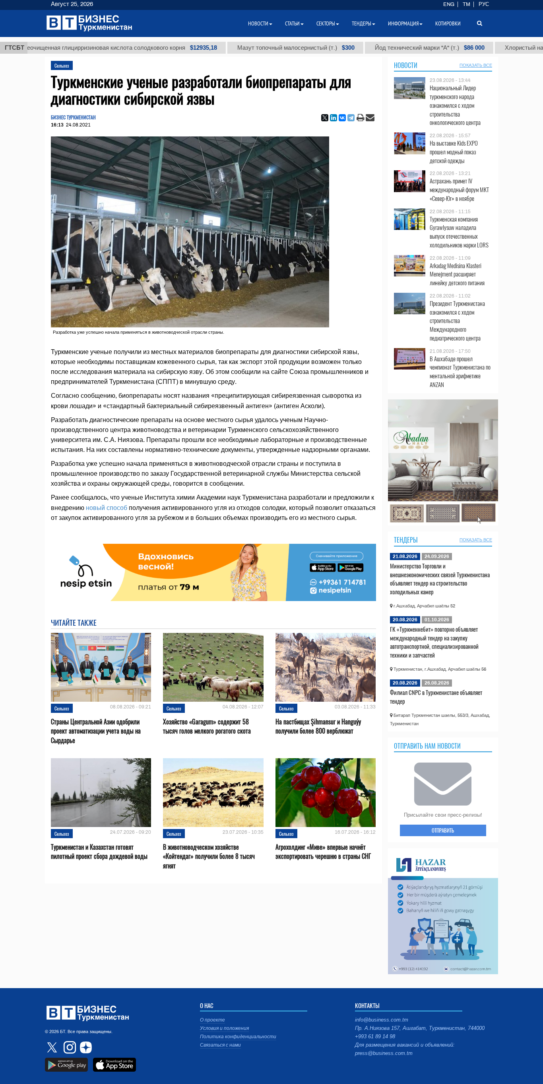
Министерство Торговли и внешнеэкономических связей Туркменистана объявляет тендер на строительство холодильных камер (440, 578)
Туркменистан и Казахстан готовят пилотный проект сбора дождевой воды (99, 852)
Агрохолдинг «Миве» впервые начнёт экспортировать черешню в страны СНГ (323, 852)
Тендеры (406, 540)
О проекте (212, 1020)
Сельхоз (61, 65)
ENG (448, 4)
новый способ (106, 507)
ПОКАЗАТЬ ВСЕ (476, 65)
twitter (53, 1047)
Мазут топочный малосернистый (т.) (250, 48)
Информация (403, 23)
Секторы (325, 23)
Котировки (448, 23)
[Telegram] (351, 117)
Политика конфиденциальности (238, 1036)
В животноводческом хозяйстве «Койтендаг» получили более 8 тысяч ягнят (209, 856)
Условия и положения (224, 1028)
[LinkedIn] (333, 117)
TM (466, 4)
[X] (324, 117)
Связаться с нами (220, 1045)
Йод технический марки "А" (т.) (384, 48)
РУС (484, 4)
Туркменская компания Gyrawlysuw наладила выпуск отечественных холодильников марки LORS (459, 232)
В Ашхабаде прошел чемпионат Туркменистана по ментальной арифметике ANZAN (460, 371)
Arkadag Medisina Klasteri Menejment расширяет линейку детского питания (457, 274)
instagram (69, 1047)
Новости (405, 65)
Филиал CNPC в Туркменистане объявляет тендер (436, 696)
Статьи (292, 23)
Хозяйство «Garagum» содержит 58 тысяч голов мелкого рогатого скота (207, 726)
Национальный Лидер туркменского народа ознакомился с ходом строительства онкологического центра (455, 105)
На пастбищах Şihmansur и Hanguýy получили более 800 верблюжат (318, 726)
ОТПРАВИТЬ (443, 830)
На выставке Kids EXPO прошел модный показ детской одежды (454, 152)
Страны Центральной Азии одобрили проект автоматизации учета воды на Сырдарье (96, 731)
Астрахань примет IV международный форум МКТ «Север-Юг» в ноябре (459, 189)
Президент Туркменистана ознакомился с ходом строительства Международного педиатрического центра (457, 320)
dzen (85, 1047)
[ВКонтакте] (342, 117)
